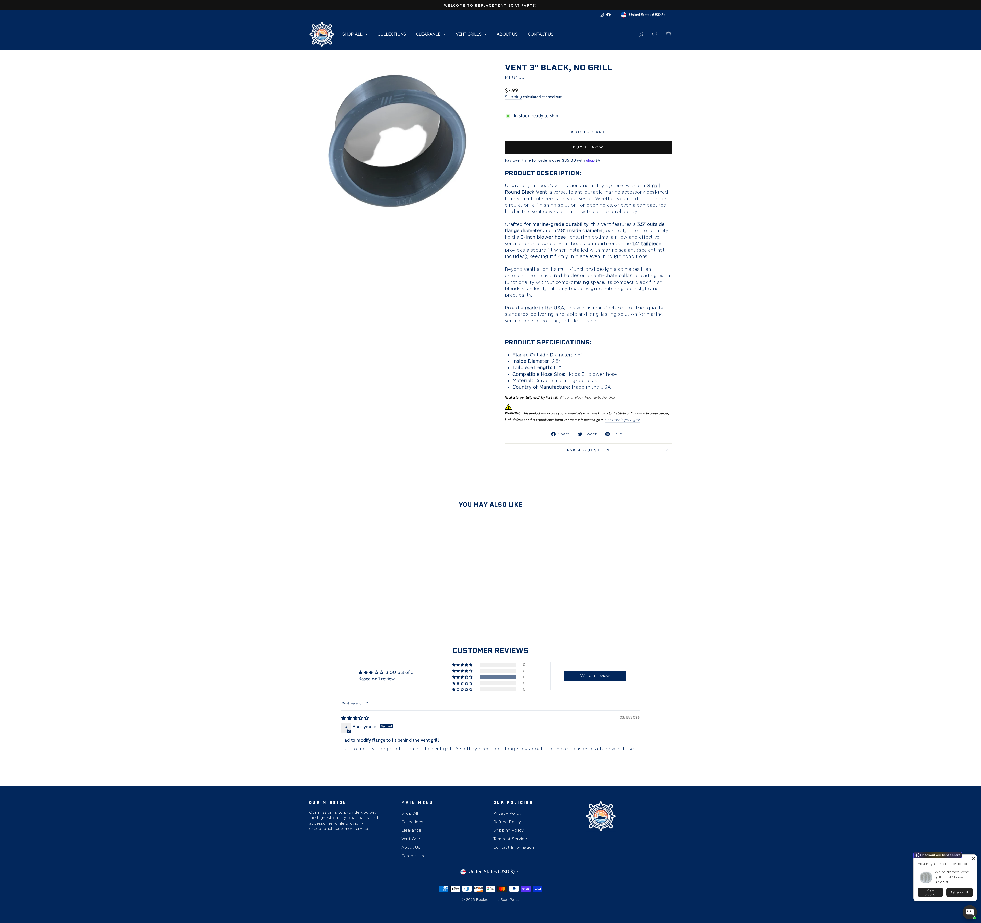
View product (930, 892)
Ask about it (959, 892)
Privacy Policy (507, 813)
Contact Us (412, 855)
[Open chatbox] (970, 912)
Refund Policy (507, 821)
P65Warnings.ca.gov (622, 420)
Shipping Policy (508, 830)
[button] (462, 677)
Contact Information (513, 847)
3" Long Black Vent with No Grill (587, 397)
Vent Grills (411, 838)
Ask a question (588, 450)
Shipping (513, 96)
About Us (411, 847)
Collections (412, 821)
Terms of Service (510, 838)
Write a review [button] (595, 675)
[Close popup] (972, 859)
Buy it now (588, 147)
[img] (355, 718)
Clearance (411, 830)
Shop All (409, 813)
